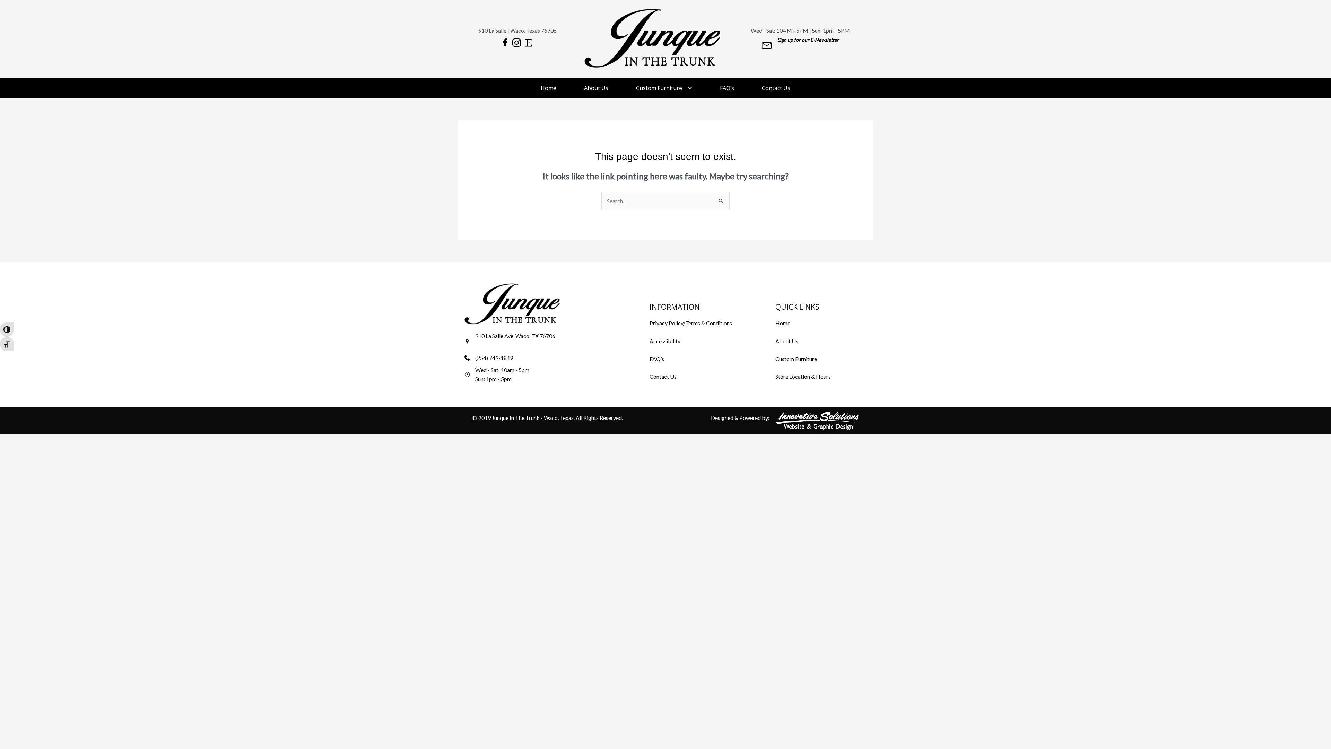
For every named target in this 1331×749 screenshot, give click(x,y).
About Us (786, 341)
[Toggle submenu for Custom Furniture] (690, 88)
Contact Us (663, 376)
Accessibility (665, 341)
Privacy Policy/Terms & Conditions (691, 323)
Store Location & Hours (803, 376)
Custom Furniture (796, 358)
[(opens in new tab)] (817, 420)
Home (782, 323)
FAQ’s (657, 358)
